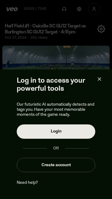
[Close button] (99, 79)
